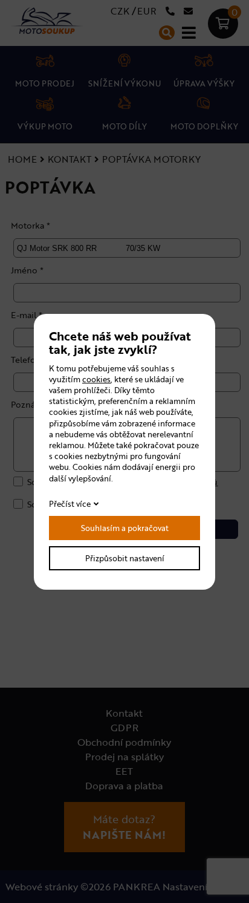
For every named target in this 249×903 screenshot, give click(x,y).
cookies (96, 379)
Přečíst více (70, 504)
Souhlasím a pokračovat (125, 528)
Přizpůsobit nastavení (124, 558)
